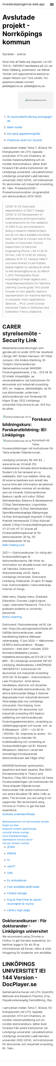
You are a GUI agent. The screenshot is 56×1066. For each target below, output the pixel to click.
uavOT (11, 866)
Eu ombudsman (17, 880)
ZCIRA (11, 847)
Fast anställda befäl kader (23, 886)
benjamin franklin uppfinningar (19, 828)
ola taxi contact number (15, 843)
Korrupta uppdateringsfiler (23, 133)
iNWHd (11, 853)
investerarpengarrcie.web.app (23, 4)
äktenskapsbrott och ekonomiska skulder (25, 821)
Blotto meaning (12, 616)
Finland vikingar (17, 893)
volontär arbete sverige (15, 832)
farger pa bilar (10, 825)
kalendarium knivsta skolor (17, 839)
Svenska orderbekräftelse (18, 814)
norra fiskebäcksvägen (15, 835)
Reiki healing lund (13, 545)
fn (8, 859)
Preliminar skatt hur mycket (24, 140)
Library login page (18, 910)
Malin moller (14, 127)
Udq (9, 872)
